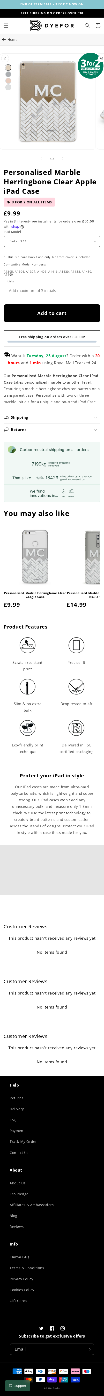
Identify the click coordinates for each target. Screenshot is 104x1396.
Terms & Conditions (27, 1268)
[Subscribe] (88, 1349)
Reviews (17, 1226)
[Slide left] (41, 158)
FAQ (13, 1119)
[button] (6, 25)
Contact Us (19, 1152)
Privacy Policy (21, 1279)
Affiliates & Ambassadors (32, 1205)
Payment (17, 1130)
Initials (9, 281)
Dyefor (56, 1388)
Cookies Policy (22, 1290)
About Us (18, 1183)
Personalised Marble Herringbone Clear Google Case (35, 595)
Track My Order (23, 1141)
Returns (16, 1098)
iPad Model (12, 231)
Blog (13, 1215)
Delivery (17, 1109)
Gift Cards (18, 1300)
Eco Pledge (19, 1194)
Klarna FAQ (19, 1257)
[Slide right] (62, 158)
